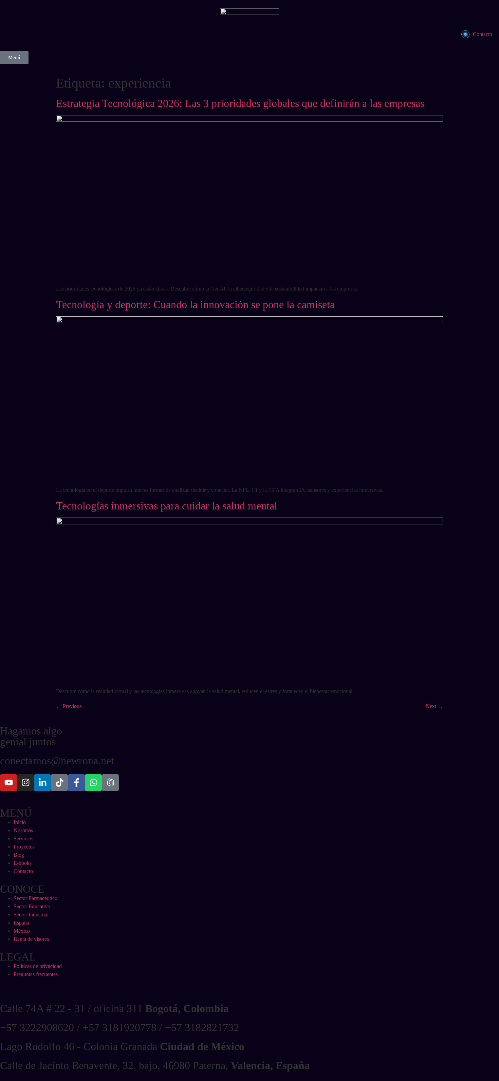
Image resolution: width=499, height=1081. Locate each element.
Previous (68, 706)
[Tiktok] (59, 782)
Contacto (482, 34)
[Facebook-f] (76, 782)
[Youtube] (8, 782)
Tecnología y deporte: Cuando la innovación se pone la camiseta (196, 304)
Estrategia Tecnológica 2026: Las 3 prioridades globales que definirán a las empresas (240, 103)
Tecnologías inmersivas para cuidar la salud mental (168, 506)
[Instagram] (25, 782)
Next (434, 706)
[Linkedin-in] (42, 782)
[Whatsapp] (93, 782)
